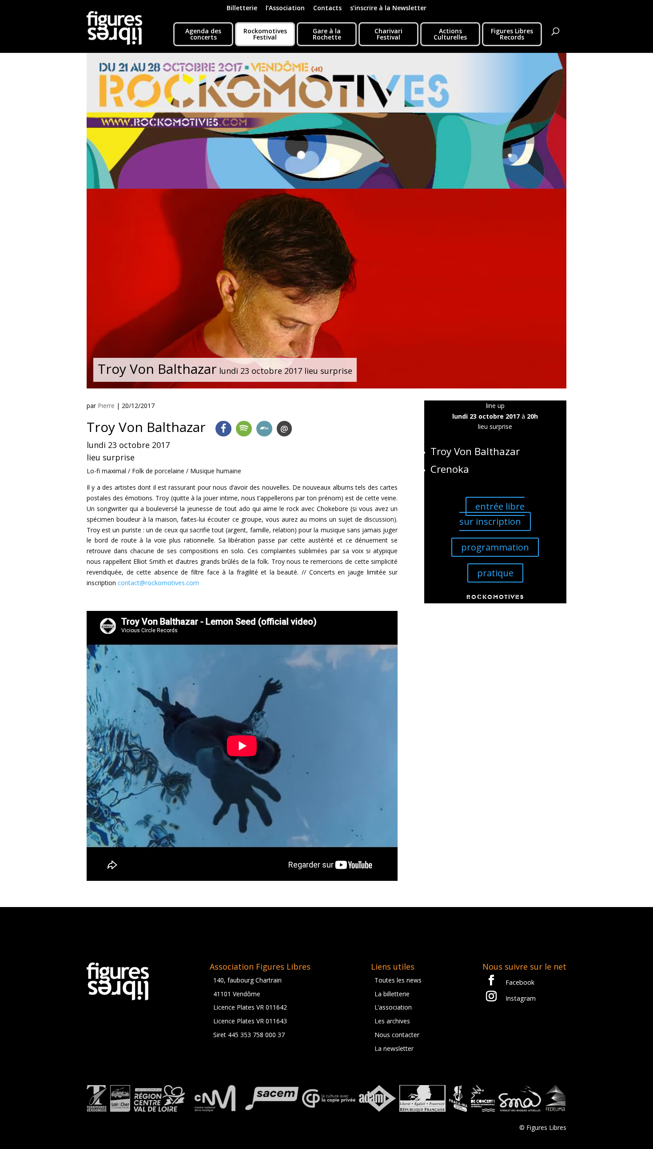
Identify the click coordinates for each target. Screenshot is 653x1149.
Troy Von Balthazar (475, 451)
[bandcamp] (264, 428)
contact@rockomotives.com (158, 582)
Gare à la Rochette (327, 34)
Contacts (327, 8)
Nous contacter (396, 1034)
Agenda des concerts (203, 34)
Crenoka (449, 469)
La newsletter (394, 1048)
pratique (495, 573)
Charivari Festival (388, 34)
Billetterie (242, 8)
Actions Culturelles (450, 34)
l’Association (285, 8)
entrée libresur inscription (492, 513)
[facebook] (223, 428)
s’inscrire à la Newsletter (388, 8)
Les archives (392, 1021)
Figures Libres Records (512, 34)
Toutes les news (398, 980)
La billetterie (392, 994)
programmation (495, 547)
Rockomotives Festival (265, 34)
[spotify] (244, 428)
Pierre (106, 405)
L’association (393, 1007)
